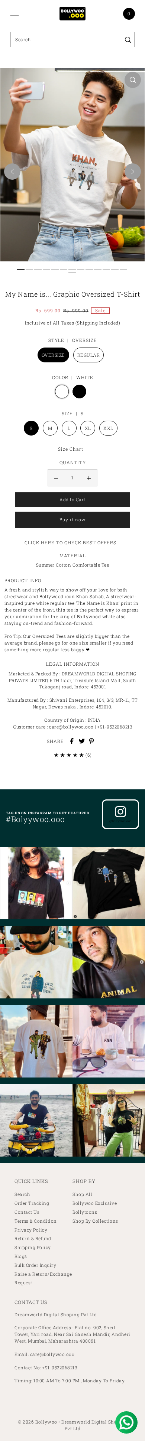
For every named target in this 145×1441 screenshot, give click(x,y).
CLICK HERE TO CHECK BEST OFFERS (70, 542)
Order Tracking (31, 1203)
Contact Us (26, 1212)
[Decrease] (56, 478)
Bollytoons (84, 1212)
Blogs (20, 1256)
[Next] (133, 171)
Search (22, 1194)
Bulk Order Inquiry (35, 1265)
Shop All (82, 1194)
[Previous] (12, 171)
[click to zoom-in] (133, 80)
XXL (108, 428)
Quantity (72, 462)
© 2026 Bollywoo (37, 1422)
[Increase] (89, 478)
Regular (88, 355)
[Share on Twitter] (82, 741)
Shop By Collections (95, 1221)
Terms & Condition (35, 1221)
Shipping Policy (32, 1247)
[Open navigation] (14, 14)
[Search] (128, 39)
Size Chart (70, 449)
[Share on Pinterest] (91, 741)
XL (88, 428)
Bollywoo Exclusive (94, 1203)
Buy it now (72, 519)
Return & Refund (32, 1238)
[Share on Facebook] (72, 741)
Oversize (53, 355)
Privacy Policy (30, 1230)
